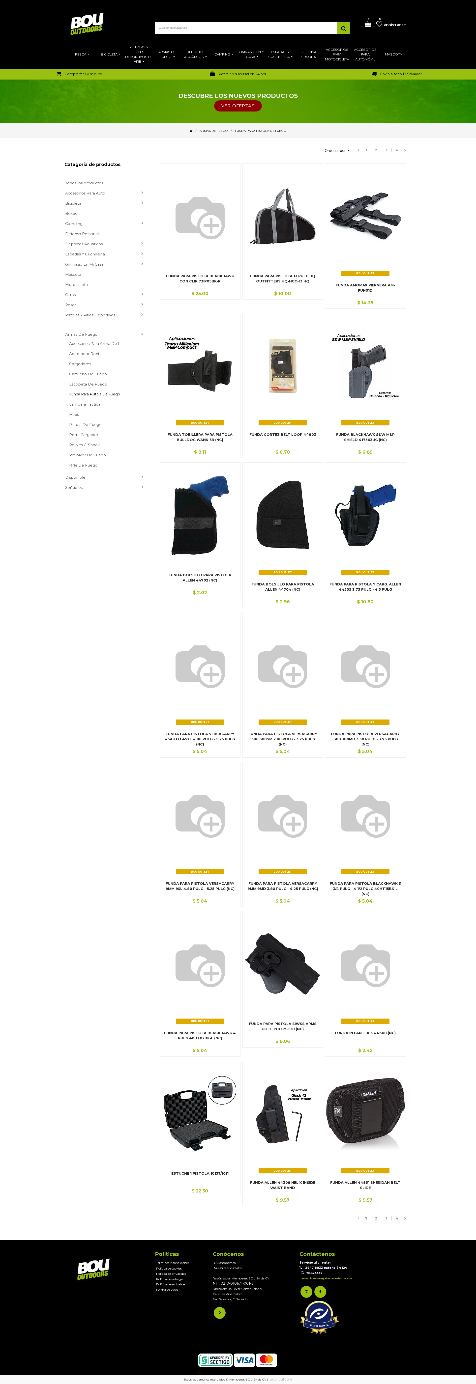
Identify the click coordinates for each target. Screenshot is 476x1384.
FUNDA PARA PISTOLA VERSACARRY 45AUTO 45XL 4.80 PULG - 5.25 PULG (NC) (200, 739)
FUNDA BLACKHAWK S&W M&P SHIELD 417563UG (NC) (365, 437)
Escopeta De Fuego (88, 384)
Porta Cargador (83, 434)
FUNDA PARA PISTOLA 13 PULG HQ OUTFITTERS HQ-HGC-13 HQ (282, 278)
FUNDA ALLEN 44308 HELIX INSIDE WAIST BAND (282, 1185)
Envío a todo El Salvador (401, 74)
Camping (74, 223)
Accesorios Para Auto (85, 193)
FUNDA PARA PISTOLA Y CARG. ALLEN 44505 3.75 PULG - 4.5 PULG (365, 587)
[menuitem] (82, 54)
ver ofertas (238, 105)
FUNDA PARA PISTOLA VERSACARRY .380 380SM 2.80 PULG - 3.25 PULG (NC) (282, 739)
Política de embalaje (170, 1284)
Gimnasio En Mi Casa (84, 264)
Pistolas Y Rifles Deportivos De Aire (96, 315)
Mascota (73, 274)
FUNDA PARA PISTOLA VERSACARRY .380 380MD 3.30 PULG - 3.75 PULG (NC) (365, 739)
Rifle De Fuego (83, 465)
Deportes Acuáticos (84, 244)
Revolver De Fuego (87, 455)
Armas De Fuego (81, 334)
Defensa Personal (82, 233)
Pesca (71, 305)
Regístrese (395, 25)
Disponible (75, 477)
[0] (366, 24)
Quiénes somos (225, 1263)
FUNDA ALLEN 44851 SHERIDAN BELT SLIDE (365, 1185)
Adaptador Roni (84, 353)
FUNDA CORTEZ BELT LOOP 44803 (282, 434)
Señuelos (74, 487)
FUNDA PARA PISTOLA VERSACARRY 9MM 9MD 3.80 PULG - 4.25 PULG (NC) (282, 886)
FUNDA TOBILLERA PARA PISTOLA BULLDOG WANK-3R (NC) (200, 437)
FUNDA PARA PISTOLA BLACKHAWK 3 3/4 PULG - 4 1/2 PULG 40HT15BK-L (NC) (365, 888)
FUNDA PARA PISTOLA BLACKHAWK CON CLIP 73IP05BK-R (200, 278)
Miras (74, 414)
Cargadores (80, 363)
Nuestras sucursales (227, 1268)
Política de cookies (169, 1268)
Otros (70, 294)
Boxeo (71, 213)
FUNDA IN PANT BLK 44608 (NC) (365, 1033)
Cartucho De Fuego (88, 374)
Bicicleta (73, 203)
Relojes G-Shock (84, 445)
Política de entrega (169, 1279)
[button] (337, 150)
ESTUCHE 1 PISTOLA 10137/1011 (200, 1173)
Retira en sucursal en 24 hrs (242, 74)
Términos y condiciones (172, 1263)
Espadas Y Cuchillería (85, 254)
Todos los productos (84, 183)
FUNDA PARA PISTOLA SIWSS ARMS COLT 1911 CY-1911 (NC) (283, 1026)
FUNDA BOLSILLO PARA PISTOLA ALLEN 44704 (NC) (282, 587)
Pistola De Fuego (85, 424)
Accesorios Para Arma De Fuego (98, 343)
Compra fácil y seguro (83, 74)
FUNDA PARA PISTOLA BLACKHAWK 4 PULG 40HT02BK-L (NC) (200, 1035)
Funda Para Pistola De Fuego (94, 394)
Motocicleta (76, 284)
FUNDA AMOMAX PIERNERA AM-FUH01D (365, 288)
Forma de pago (167, 1289)
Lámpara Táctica (84, 404)
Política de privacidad (171, 1273)
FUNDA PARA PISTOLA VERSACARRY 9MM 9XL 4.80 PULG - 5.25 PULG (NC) (200, 886)
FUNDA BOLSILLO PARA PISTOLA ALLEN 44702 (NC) (200, 577)
